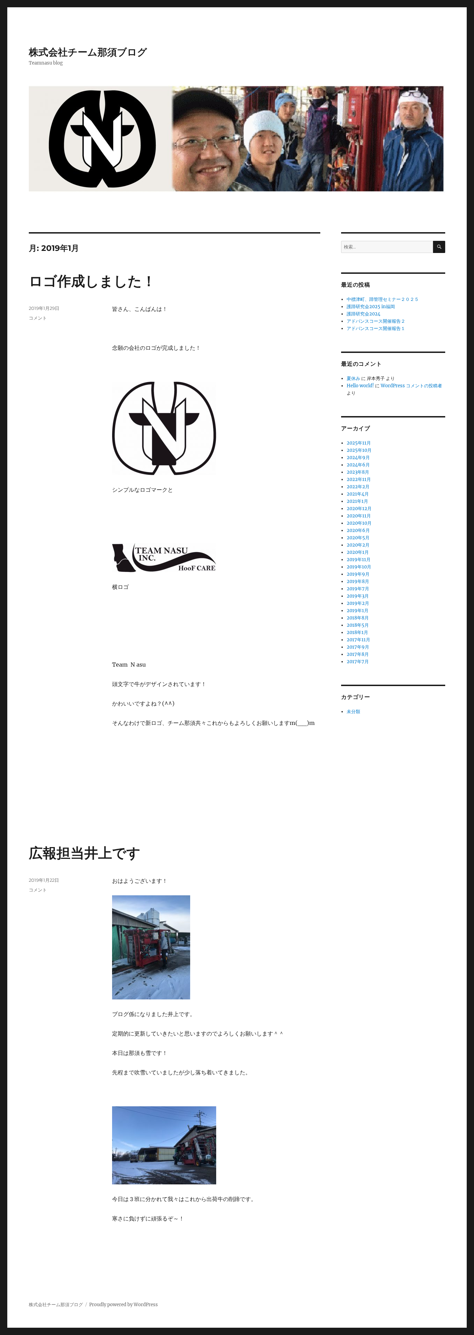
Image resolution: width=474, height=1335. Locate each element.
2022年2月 (358, 487)
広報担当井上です (85, 852)
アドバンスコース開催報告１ (376, 328)
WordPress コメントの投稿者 (411, 386)
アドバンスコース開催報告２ (376, 321)
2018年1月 (357, 632)
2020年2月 (358, 545)
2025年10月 (359, 450)
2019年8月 (358, 581)
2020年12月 (359, 509)
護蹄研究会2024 (363, 314)
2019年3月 (358, 596)
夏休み (353, 378)
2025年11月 (359, 443)
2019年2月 (358, 603)
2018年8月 (358, 618)
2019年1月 (358, 611)
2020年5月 (358, 538)
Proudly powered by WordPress (123, 1305)
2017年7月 (358, 662)
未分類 (353, 712)
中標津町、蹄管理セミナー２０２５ (383, 299)
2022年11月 (359, 479)
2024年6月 (358, 465)
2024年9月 (358, 458)
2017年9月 (358, 647)
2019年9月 (358, 574)
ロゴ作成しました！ (92, 280)
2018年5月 (358, 625)
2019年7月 (358, 589)
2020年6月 (358, 530)
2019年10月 (359, 567)
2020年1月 (358, 552)
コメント (38, 318)
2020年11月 (359, 516)
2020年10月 (359, 523)
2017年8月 (358, 654)
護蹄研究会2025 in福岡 (371, 307)
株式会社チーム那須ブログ (88, 52)
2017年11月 (358, 640)
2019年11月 (359, 560)
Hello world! (360, 386)
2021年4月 (358, 494)
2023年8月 (358, 472)
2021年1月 (357, 501)
